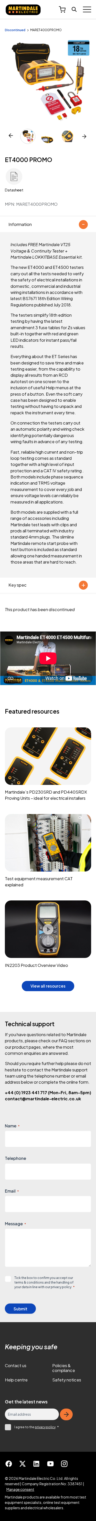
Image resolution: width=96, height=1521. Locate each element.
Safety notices (66, 1379)
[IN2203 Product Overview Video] (48, 936)
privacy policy (61, 1287)
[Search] (74, 9)
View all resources (48, 985)
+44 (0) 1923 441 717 (48, 1092)
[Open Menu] (87, 9)
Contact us (15, 1365)
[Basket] (62, 9)
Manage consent (20, 1489)
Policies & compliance (63, 1368)
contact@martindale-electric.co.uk (43, 1098)
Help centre (16, 1379)
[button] (84, 136)
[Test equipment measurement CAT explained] (48, 853)
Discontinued (15, 30)
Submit (20, 1308)
